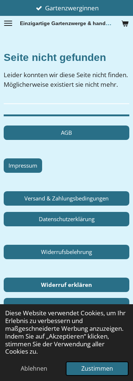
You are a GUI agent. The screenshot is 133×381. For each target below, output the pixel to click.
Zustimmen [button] (97, 368)
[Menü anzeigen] (8, 23)
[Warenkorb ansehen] (125, 23)
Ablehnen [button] (34, 368)
